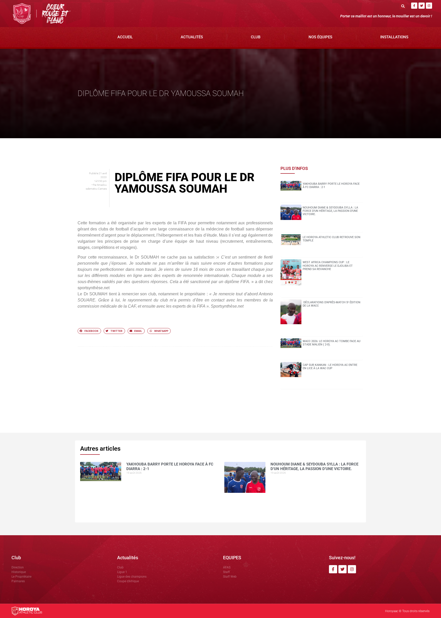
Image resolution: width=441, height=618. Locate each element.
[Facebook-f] (414, 6)
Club (255, 37)
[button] (403, 6)
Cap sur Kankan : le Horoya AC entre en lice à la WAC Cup (330, 366)
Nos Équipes (320, 37)
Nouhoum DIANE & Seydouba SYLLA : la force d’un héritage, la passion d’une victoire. (330, 211)
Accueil (125, 37)
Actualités (192, 37)
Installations (394, 37)
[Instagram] (429, 6)
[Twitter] (422, 6)
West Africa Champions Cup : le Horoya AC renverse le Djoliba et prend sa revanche (328, 266)
